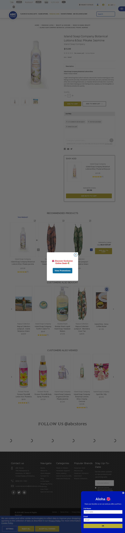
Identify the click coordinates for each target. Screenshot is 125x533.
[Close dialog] (75, 254)
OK (103, 526)
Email (86, 516)
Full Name (87, 508)
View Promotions (63, 271)
